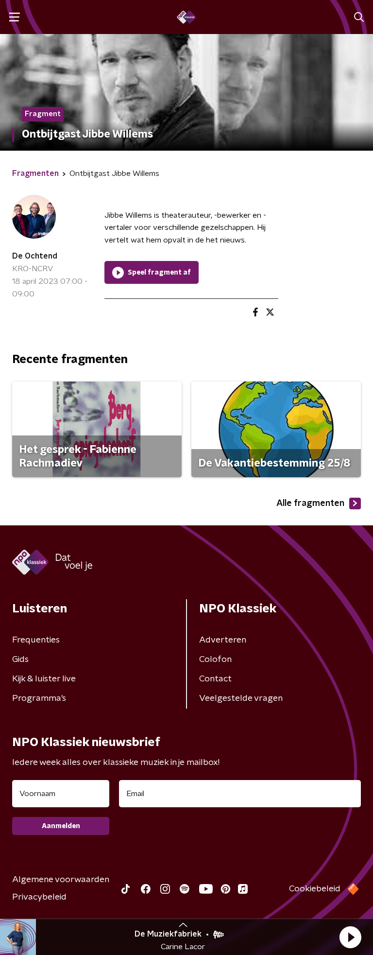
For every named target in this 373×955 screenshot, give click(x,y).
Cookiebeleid (314, 889)
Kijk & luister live (44, 679)
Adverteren (222, 640)
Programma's (39, 698)
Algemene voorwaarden (60, 879)
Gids (20, 659)
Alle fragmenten (310, 503)
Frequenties (36, 640)
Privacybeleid (39, 897)
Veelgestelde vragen (241, 698)
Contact (215, 679)
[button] (350, 937)
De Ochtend (34, 256)
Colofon (215, 659)
